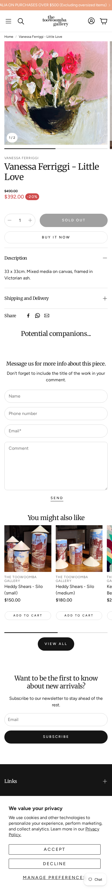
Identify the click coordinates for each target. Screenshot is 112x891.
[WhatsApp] (37, 315)
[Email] (46, 315)
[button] (8, 21)
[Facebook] (28, 315)
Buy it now (56, 237)
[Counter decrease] (9, 220)
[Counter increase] (30, 220)
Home (8, 37)
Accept (55, 849)
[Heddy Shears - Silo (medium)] (79, 548)
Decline (54, 863)
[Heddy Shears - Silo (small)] (27, 548)
